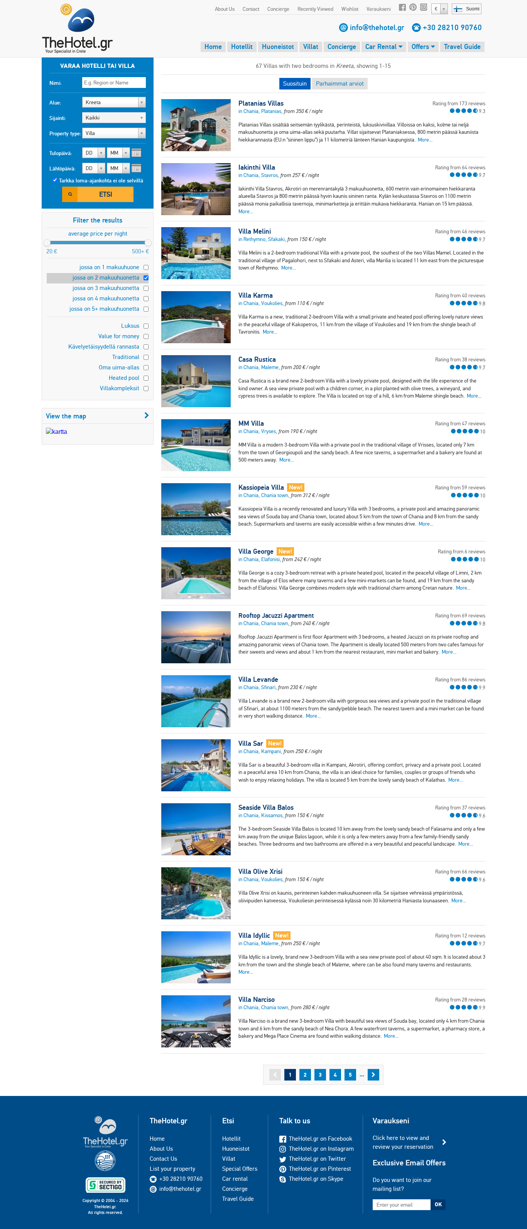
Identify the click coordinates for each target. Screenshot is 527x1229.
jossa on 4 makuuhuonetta (106, 298)
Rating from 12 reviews (460, 935)
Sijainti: (57, 118)
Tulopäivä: (60, 153)
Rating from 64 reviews (460, 167)
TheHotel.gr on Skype (316, 1178)
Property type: (65, 133)
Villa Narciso (256, 999)
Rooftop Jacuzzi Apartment (276, 615)
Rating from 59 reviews (460, 487)
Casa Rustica (257, 359)
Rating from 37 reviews (460, 807)
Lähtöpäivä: (62, 168)
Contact (251, 8)
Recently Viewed (315, 8)
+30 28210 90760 (452, 27)
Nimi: (55, 82)
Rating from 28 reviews (460, 999)
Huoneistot (278, 46)
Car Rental (382, 46)
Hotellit (242, 46)
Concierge (278, 8)
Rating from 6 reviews (461, 551)
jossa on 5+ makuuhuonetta (104, 308)
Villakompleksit (119, 388)
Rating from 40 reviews (460, 295)
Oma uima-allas (119, 367)
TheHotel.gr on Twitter (317, 1158)
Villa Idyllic (254, 935)
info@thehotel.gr (377, 27)
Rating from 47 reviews (460, 423)
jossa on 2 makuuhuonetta (106, 277)
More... (425, 139)
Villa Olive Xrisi (260, 871)
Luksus (130, 325)
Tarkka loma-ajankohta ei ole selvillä (101, 180)
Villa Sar (250, 743)
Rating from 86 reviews (460, 679)
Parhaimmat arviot (340, 83)
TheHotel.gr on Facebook (320, 1138)
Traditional (125, 357)
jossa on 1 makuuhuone (109, 267)
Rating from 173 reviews (458, 103)
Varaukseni (379, 8)
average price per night (97, 233)
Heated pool (124, 377)
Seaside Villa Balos (266, 807)
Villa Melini (254, 231)
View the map (66, 415)
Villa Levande (258, 679)
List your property (172, 1168)
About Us (225, 8)
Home (213, 46)
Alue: (55, 102)
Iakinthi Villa (256, 167)
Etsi (105, 194)
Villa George (256, 551)
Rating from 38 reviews (460, 359)
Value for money (118, 336)
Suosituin (295, 83)
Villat (310, 46)
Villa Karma (255, 295)
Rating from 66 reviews (460, 871)
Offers (421, 46)
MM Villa (251, 423)
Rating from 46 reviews (460, 231)
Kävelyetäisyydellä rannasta (103, 346)
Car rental (235, 1178)
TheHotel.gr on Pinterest (320, 1168)
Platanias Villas (261, 103)
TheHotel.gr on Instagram (321, 1148)
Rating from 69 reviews (460, 615)
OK (438, 1204)
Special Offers (239, 1168)
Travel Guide (462, 46)
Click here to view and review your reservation (403, 1142)
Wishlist (349, 8)
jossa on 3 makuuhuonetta (106, 288)
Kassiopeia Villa (261, 487)
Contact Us (163, 1158)
